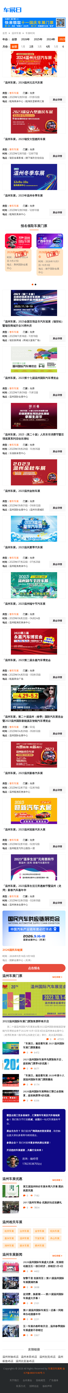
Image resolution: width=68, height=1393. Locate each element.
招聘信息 (34, 1386)
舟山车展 (54, 1238)
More (56, 977)
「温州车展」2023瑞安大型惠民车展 (23, 139)
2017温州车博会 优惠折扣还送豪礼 (42, 1202)
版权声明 (47, 1386)
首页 (4, 33)
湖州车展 (9, 1245)
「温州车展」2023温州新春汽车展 (22, 773)
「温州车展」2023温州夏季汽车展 (22, 547)
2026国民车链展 (12, 949)
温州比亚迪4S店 (25, 1361)
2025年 (38, 39)
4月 (48, 46)
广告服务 (53, 1380)
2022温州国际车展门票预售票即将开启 (25, 1021)
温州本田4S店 (29, 1357)
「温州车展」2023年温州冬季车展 (22, 195)
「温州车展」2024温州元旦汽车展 (22, 82)
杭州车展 (9, 1231)
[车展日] (12, 10)
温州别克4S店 (47, 1357)
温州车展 (16, 33)
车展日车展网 (55, 1368)
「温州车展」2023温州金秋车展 (21, 491)
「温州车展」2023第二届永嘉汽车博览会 (26, 660)
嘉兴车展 (9, 1238)
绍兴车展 (54, 1231)
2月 (31, 46)
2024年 (51, 39)
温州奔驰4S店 (10, 1357)
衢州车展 (39, 1245)
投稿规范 (40, 1380)
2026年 (25, 39)
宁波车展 (39, 1238)
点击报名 (34, 968)
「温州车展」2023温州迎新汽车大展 (23, 829)
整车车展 (14, 93)
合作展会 (27, 1380)
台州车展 (24, 1231)
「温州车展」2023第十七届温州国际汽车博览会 (30, 378)
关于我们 (14, 1380)
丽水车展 (24, 1245)
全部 (14, 39)
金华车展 (39, 1231)
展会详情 (57, 99)
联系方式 (20, 1386)
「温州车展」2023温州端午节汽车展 (23, 603)
